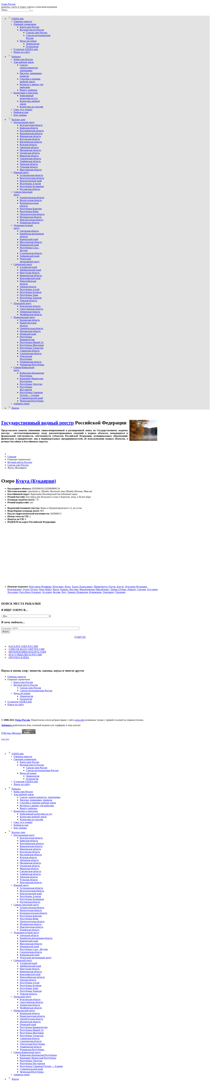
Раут (64, 592)
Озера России (8, 4)
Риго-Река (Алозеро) (30, 592)
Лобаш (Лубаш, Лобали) (123, 589)
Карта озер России (23, 682)
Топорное (120, 592)
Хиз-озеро (12, 592)
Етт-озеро (152, 589)
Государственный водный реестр (37, 422)
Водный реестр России (19, 462)
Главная (11, 456)
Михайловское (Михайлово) (94, 589)
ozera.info (79, 720)
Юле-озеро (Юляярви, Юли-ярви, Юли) (50, 586)
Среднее (141, 589)
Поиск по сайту (15, 704)
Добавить (7, 725)
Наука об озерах (22, 693)
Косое (56, 589)
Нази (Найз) (45, 589)
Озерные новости (16, 676)
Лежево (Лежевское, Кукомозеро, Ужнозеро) (90, 592)
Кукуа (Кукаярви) (36, 481)
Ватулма (73, 589)
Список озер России (18, 465)
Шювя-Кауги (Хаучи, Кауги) (109, 586)
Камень (64, 589)
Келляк (56, 592)
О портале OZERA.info (19, 701)
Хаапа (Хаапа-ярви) (82, 586)
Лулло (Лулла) (30, 589)
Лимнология (26, 696)
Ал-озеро (47, 592)
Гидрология (26, 699)
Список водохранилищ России (36, 690)
